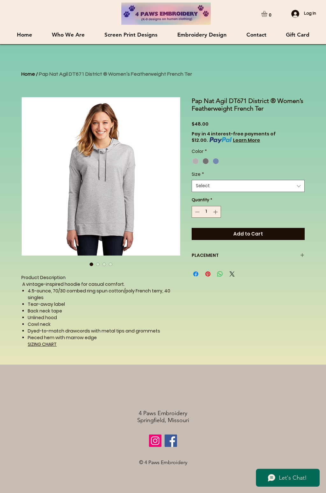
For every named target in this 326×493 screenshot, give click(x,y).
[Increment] (216, 211)
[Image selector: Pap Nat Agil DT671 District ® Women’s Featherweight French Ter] (91, 264)
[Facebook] (171, 441)
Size (198, 174)
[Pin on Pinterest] (208, 274)
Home (28, 74)
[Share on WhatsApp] (220, 274)
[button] (267, 14)
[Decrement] (197, 211)
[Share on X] (232, 274)
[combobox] (248, 186)
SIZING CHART (42, 344)
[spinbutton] (206, 211)
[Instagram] (155, 441)
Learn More (246, 140)
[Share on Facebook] (196, 274)
